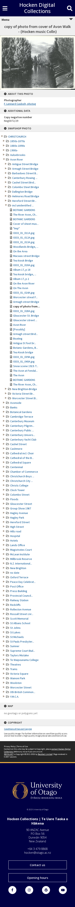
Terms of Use (22, 746)
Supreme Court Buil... (22, 651)
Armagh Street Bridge (25, 168)
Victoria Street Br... (23, 393)
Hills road (15, 531)
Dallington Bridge (22, 191)
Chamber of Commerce (24, 471)
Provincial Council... (21, 595)
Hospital (15, 536)
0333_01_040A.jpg (24, 361)
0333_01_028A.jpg (24, 311)
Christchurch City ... (21, 481)
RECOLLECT (8, 754)
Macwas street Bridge (26, 256)
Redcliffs (15, 605)
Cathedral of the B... (22, 458)
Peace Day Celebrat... (23, 582)
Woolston (16, 683)
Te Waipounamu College (24, 660)
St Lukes (15, 632)
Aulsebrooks (17, 155)
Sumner (14, 646)
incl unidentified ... (23, 205)
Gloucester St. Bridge (26, 315)
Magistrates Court (21, 550)
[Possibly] (19, 329)
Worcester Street (20, 687)
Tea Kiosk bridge (23, 352)
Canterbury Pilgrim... (22, 426)
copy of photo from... (26, 306)
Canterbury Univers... (22, 435)
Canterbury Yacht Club (23, 439)
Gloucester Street (21, 504)
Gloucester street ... (25, 320)
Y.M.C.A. (14, 696)
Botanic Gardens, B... (25, 348)
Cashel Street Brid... (24, 182)
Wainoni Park (17, 678)
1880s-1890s (17, 146)
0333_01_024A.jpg (24, 292)
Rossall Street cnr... (21, 614)
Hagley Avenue (19, 513)
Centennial (16, 467)
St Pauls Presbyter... (22, 641)
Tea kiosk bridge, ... (24, 274)
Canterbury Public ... (22, 430)
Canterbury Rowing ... (24, 178)
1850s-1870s (17, 141)
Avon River (16, 159)
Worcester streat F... (25, 297)
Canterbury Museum (22, 421)
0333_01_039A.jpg (24, 357)
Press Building (18, 591)
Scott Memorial (19, 618)
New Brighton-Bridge (24, 389)
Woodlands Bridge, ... (25, 247)
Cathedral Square (20, 462)
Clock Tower (17, 490)
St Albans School (20, 623)
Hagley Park (17, 517)
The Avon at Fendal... (25, 370)
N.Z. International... (21, 563)
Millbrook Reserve (21, 559)
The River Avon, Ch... (25, 214)
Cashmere (16, 449)
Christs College (19, 485)
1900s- (14, 150)
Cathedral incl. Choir (22, 453)
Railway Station (19, 600)
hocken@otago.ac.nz (37, 853)
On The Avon (20, 288)
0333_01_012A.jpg (24, 237)
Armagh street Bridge (26, 302)
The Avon (18, 375)
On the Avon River (24, 283)
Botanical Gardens (21, 412)
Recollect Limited (45, 754)
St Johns (15, 628)
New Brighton (18, 568)
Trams (13, 669)
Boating (17, 338)
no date (14, 572)
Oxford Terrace (19, 577)
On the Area (20, 251)
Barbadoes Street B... (25, 173)
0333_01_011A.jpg (24, 233)
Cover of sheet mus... (26, 224)
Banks (13, 407)
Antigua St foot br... (24, 343)
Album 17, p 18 (21, 269)
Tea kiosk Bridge (23, 260)
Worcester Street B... (24, 398)
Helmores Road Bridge (25, 196)
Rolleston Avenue (20, 609)
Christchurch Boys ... (22, 476)
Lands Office (17, 545)
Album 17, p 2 (21, 279)
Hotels (14, 540)
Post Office (17, 586)
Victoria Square (19, 673)
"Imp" (16, 228)
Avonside (15, 403)
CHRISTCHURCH (17, 136)
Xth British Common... (22, 692)
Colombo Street (19, 494)
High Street (17, 527)
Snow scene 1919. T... (25, 366)
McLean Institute (20, 554)
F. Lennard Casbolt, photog (20, 104)
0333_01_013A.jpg (24, 242)
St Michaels (17, 637)
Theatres (15, 664)
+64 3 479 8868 (37, 849)
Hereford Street (20, 522)
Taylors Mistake (19, 655)
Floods (14, 499)
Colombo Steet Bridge (25, 187)
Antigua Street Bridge (25, 164)
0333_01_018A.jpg (24, 265)
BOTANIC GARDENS (24, 210)
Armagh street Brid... (25, 334)
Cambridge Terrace (21, 416)
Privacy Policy (10, 746)
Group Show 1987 (20, 508)
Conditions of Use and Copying (18, 729)
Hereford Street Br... (24, 201)
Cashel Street (18, 444)
